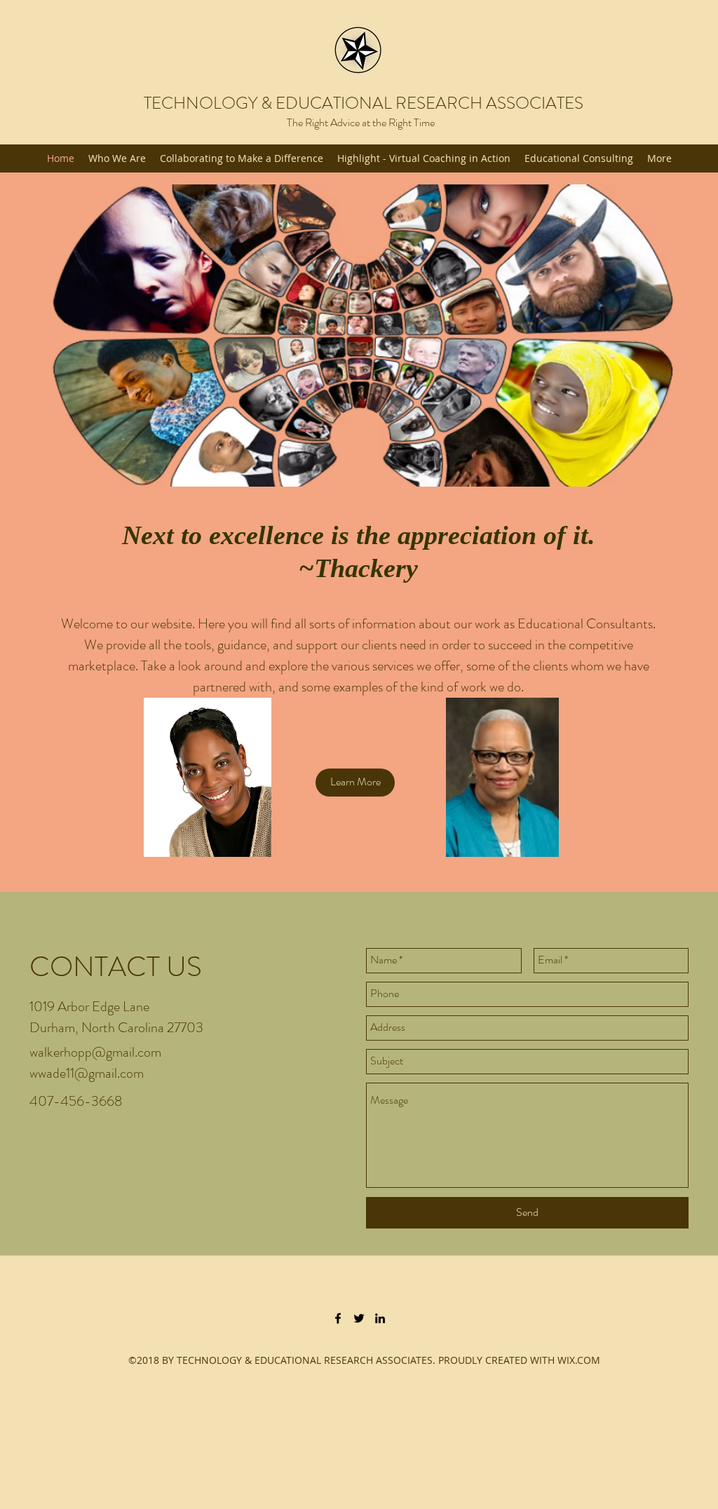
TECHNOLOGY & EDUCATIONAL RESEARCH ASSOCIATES (363, 103)
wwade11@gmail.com (86, 1073)
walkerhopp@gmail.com (95, 1052)
